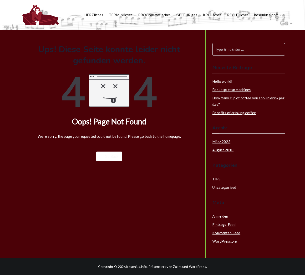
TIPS (216, 179)
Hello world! (222, 81)
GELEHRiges (186, 15)
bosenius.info (136, 267)
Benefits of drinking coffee (234, 113)
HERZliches (93, 15)
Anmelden (220, 216)
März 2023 (221, 141)
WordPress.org (224, 241)
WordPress (197, 267)
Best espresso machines (231, 89)
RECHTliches (238, 15)
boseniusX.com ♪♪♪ (269, 15)
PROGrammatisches (154, 15)
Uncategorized (224, 187)
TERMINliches (120, 15)
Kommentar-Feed (226, 233)
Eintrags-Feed (223, 224)
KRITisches (212, 15)
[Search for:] (249, 49)
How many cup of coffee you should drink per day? (248, 101)
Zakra (177, 267)
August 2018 (223, 150)
